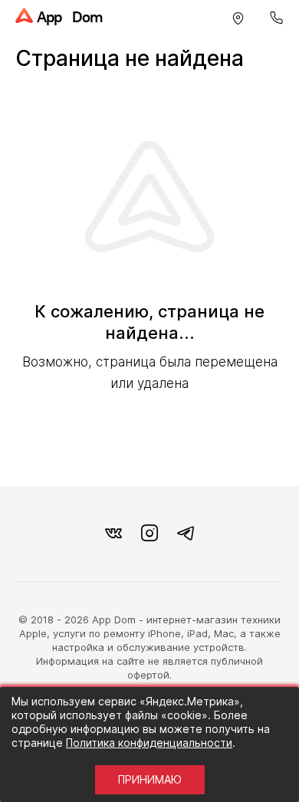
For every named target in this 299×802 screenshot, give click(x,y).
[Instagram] (149, 533)
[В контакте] (113, 533)
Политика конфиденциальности (149, 742)
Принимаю (150, 779)
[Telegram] (185, 533)
